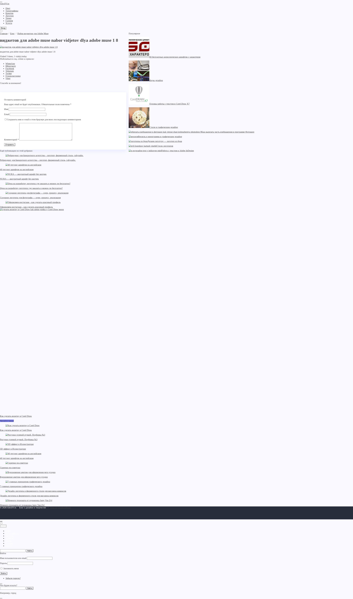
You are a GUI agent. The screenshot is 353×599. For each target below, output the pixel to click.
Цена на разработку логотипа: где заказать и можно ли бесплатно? (31, 188)
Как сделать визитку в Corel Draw (16, 430)
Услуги (9, 546)
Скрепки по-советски (10, 467)
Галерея (9, 543)
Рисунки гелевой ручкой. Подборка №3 (18, 439)
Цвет (8, 531)
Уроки (8, 541)
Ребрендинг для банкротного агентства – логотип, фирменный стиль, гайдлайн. (38, 160)
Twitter (9, 73)
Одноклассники (13, 76)
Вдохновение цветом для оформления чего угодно (24, 477)
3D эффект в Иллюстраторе (13, 449)
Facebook (10, 68)
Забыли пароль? (13, 578)
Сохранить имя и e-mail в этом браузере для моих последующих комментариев (44, 119)
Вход (3, 28)
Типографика (12, 533)
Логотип (10, 538)
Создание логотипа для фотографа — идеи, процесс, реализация (30, 197)
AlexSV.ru (4, 3)
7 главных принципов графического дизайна (21, 486)
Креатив (9, 536)
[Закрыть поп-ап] (1, 583)
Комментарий (11, 139)
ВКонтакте (11, 66)
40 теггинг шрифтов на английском (17, 169)
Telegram (10, 71)
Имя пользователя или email (13, 558)
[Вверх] (1, 521)
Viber (8, 78)
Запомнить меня (11, 568)
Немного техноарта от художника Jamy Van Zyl (22, 505)
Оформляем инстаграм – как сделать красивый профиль (26, 207)
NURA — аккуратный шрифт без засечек (19, 179)
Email (6, 114)
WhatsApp (10, 63)
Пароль (3, 563)
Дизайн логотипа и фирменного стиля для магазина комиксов (29, 496)
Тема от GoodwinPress (60, 507)
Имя (6, 109)
